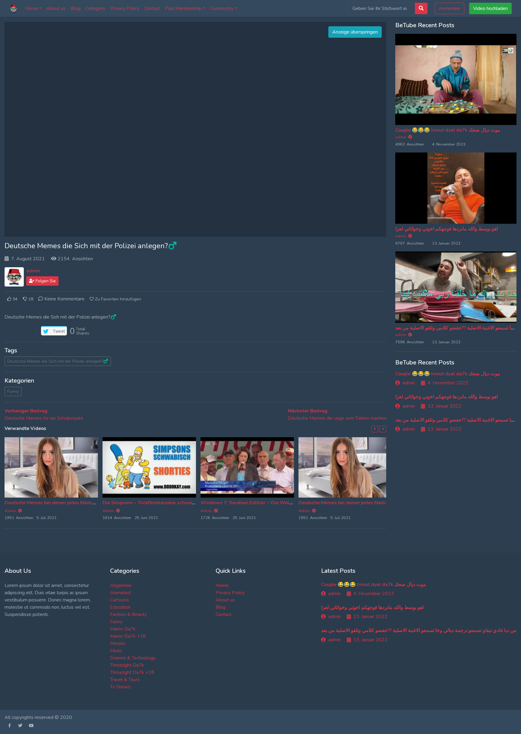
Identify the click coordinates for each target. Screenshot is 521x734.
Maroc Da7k (123, 629)
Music (116, 650)
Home (31, 8)
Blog (76, 8)
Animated (120, 592)
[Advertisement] (195, 129)
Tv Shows (120, 687)
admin (33, 271)
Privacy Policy (124, 8)
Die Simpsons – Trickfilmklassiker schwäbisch (153, 502)
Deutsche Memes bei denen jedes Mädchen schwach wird (69, 502)
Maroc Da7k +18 (128, 636)
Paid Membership (183, 8)
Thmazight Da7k (127, 665)
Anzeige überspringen (355, 32)
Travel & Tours (125, 679)
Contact (152, 8)
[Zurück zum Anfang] (17, 698)
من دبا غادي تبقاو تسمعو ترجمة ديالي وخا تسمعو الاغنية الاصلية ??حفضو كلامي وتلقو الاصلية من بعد (418, 630)
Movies (117, 643)
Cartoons (119, 600)
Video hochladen (490, 8)
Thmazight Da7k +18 (132, 672)
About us (56, 8)
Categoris (95, 8)
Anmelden (449, 8)
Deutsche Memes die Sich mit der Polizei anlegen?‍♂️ (57, 361)
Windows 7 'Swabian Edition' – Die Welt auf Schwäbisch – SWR (272, 502)
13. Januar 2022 (445, 406)
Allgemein (120, 585)
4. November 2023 (448, 383)
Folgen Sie (45, 281)
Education (120, 607)
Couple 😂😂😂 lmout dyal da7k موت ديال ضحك (447, 130)
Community (221, 8)
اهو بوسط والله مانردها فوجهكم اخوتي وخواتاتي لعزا (446, 229)
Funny (13, 391)
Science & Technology (133, 658)
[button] (374, 428)
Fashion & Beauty (128, 614)
